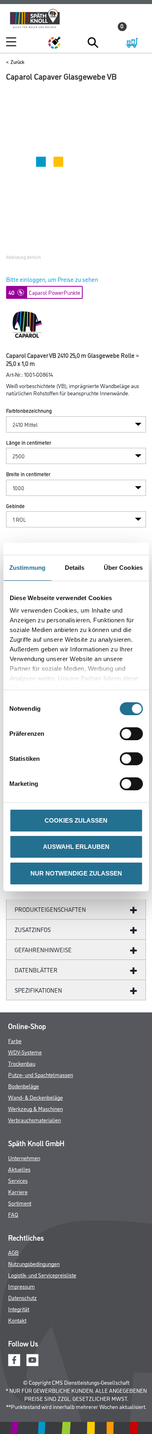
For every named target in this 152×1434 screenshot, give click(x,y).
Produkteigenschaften (50, 909)
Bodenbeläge (23, 1086)
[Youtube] (32, 1358)
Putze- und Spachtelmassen (40, 1074)
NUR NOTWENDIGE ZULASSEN (76, 873)
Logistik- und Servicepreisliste (42, 1275)
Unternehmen (24, 1157)
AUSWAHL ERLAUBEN (76, 846)
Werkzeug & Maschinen (35, 1108)
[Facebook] (14, 1358)
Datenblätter (36, 970)
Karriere (18, 1191)
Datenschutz (22, 1297)
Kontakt (17, 1320)
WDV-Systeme (25, 1052)
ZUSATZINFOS (33, 929)
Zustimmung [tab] (27, 567)
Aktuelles (19, 1169)
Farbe (14, 1040)
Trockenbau (21, 1063)
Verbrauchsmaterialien (34, 1119)
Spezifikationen (38, 990)
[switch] (133, 733)
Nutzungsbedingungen (34, 1263)
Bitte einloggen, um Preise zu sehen (52, 279)
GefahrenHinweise (43, 949)
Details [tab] (75, 567)
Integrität (18, 1308)
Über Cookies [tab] (123, 567)
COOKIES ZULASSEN (76, 820)
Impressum (21, 1286)
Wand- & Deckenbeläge (35, 1097)
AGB (13, 1252)
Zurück (17, 61)
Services (18, 1180)
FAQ (13, 1214)
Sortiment (19, 1203)
